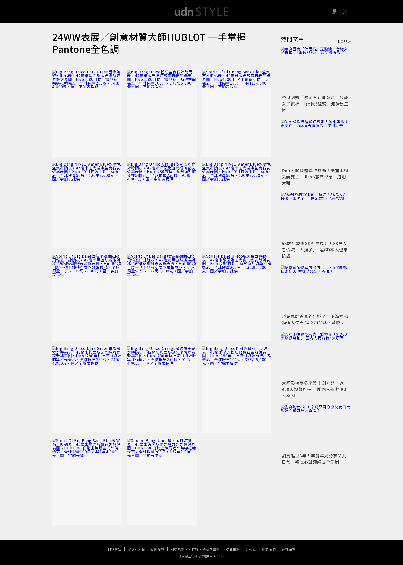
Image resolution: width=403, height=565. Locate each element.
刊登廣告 (115, 549)
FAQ (130, 549)
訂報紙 (251, 549)
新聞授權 (158, 549)
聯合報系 (233, 549)
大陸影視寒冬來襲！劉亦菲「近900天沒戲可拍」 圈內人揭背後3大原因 (314, 389)
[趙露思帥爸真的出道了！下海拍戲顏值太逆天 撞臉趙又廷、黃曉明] (316, 288)
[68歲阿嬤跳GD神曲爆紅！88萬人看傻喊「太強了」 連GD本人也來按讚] (316, 216)
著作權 (193, 549)
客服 (141, 549)
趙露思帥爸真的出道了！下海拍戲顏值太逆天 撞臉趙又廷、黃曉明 (315, 319)
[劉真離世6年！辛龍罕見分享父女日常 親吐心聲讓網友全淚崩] (316, 428)
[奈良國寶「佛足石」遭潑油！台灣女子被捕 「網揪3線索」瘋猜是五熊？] (316, 70)
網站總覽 (289, 549)
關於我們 (269, 549)
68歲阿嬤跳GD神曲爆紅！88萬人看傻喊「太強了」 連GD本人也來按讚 (315, 249)
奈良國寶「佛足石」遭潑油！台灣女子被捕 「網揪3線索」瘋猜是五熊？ (315, 103)
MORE (343, 41)
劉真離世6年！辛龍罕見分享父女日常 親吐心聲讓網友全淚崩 (314, 459)
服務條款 (177, 549)
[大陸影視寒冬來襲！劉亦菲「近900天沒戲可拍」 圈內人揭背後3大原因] (316, 355)
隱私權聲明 (211, 549)
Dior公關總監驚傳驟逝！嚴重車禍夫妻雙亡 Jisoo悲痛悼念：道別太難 (315, 176)
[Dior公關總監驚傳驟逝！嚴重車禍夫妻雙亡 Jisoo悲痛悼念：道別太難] (316, 143)
